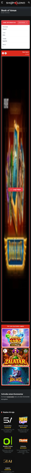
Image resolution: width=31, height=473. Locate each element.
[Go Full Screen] (6, 53)
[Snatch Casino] (23, 424)
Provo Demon (15, 337)
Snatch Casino (23, 426)
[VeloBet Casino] (8, 444)
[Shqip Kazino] (15, 3)
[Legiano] (8, 463)
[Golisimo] (23, 444)
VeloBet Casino (8, 446)
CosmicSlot (7, 426)
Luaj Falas (16, 189)
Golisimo (23, 446)
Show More (22, 22)
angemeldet (10, 397)
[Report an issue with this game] (3, 53)
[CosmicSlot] (8, 424)
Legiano (7, 468)
